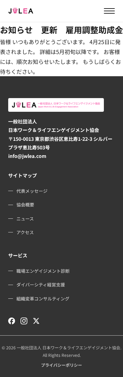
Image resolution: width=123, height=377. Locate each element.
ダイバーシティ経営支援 (40, 284)
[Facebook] (11, 321)
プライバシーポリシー (61, 365)
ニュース (25, 218)
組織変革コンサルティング (42, 298)
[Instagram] (23, 321)
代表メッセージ (31, 191)
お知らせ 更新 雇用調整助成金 (61, 30)
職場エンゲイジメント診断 (43, 271)
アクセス (25, 232)
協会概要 (25, 204)
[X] (36, 321)
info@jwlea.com (27, 155)
